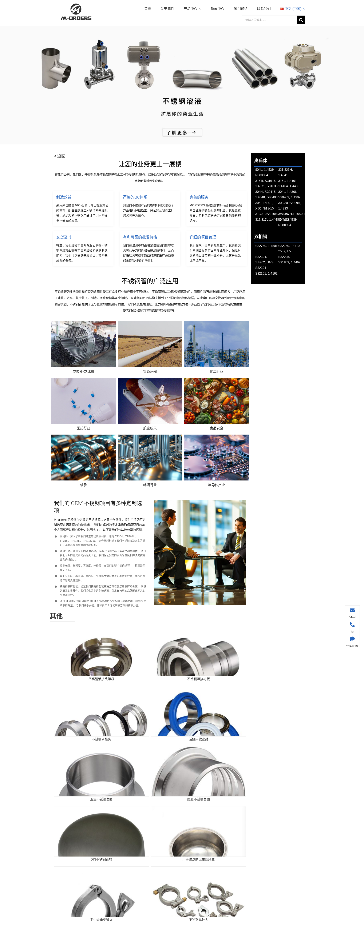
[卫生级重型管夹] (101, 870)
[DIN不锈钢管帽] (101, 809)
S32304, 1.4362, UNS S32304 (264, 262)
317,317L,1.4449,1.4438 (272, 219)
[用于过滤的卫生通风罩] (198, 809)
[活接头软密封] (198, 689)
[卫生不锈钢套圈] (101, 749)
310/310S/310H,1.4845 (271, 214)
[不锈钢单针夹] (198, 870)
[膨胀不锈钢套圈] (198, 749)
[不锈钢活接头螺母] (101, 629)
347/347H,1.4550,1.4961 (295, 214)
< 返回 (60, 156)
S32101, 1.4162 (266, 273)
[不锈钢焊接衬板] (198, 629)
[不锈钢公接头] (101, 689)
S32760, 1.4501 (266, 246)
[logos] (76, 4)
